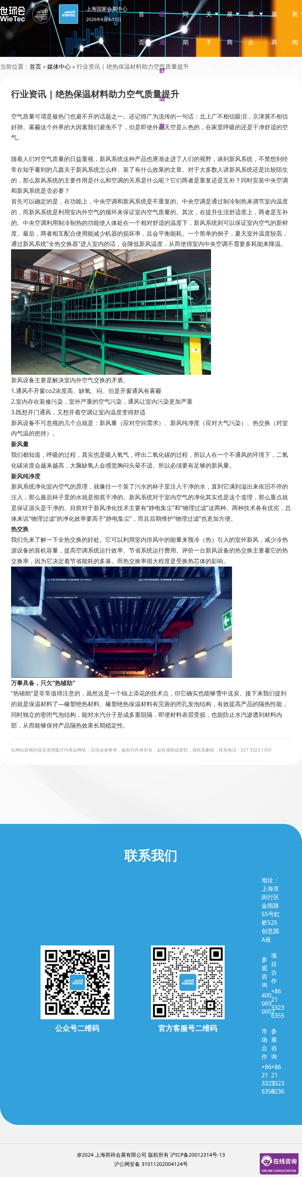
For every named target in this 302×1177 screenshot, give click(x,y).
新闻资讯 (295, 56)
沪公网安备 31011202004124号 (151, 1163)
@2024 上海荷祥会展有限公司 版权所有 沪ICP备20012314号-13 (151, 1154)
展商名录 (274, 56)
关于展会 (209, 56)
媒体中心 (59, 66)
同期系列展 (186, 70)
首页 (141, 28)
